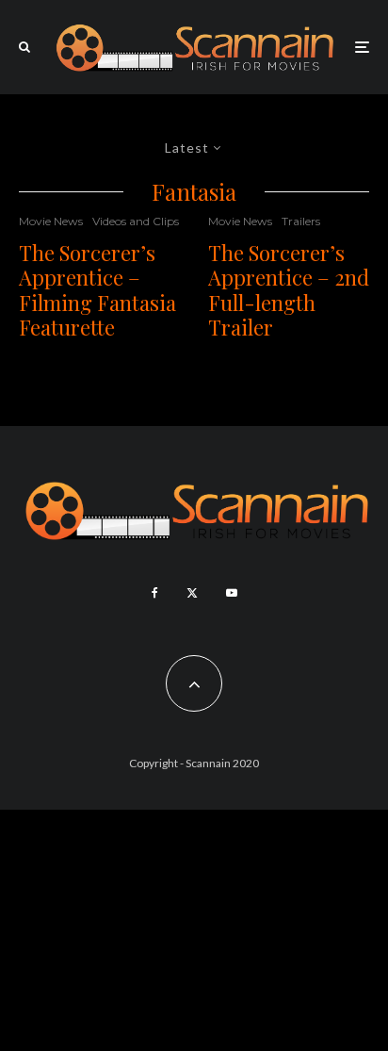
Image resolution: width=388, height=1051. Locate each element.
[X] (192, 593)
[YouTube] (231, 593)
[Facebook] (154, 593)
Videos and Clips (135, 221)
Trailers (301, 221)
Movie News (51, 221)
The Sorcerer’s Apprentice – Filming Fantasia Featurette (97, 290)
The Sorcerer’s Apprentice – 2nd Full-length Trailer (288, 290)
